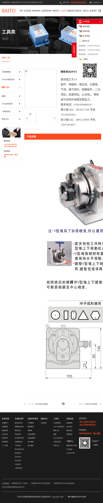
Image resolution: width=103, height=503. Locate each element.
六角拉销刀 (6, 111)
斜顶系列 (18, 453)
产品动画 (69, 449)
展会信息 (69, 430)
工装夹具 (44, 423)
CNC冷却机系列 (8, 79)
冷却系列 (18, 464)
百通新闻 (69, 423)
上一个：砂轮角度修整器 (38, 404)
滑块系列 (18, 430)
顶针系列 (18, 457)
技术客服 (86, 36)
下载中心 (85, 11)
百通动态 (77, 11)
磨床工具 (6, 58)
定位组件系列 (19, 438)
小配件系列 (18, 468)
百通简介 (5, 423)
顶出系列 (18, 434)
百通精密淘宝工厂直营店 (19, 483)
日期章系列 (18, 442)
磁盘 (3, 96)
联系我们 (93, 11)
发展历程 (5, 430)
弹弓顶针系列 (19, 449)
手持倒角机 (6, 72)
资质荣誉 (5, 442)
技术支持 (69, 427)
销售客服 (86, 26)
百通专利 (5, 438)
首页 (21, 11)
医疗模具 (31, 445)
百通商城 (69, 11)
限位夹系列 (18, 423)
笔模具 (30, 430)
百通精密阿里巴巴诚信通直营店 (63, 483)
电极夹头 (56, 11)
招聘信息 (69, 434)
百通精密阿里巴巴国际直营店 (40, 483)
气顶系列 (18, 445)
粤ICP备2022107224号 (77, 497)
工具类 (63, 11)
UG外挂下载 (70, 453)
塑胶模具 (31, 427)
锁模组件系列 (19, 427)
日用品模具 (31, 438)
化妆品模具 (31, 434)
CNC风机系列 (7, 104)
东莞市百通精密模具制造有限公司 (13, 487)
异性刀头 (5, 119)
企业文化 (5, 434)
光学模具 (31, 423)
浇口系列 (18, 461)
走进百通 (27, 11)
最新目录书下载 (71, 445)
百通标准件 (36, 11)
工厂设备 (5, 445)
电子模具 (31, 442)
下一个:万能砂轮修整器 (88, 404)
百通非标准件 (46, 11)
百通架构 (5, 427)
